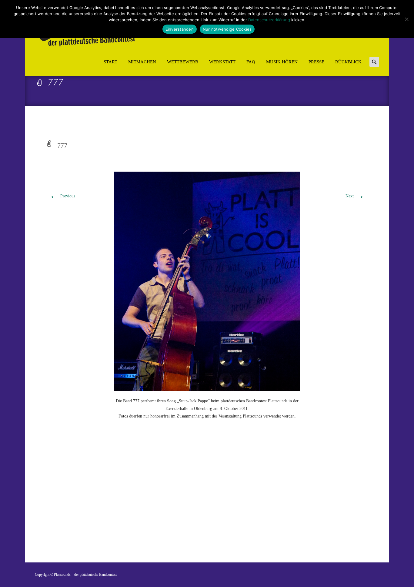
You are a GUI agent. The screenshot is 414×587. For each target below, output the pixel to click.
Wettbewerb (182, 61)
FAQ (250, 61)
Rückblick (348, 61)
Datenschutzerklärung (269, 19)
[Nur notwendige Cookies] (406, 19)
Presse (316, 61)
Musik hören (282, 61)
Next (355, 196)
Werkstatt (222, 61)
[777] (207, 281)
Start (110, 61)
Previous (62, 196)
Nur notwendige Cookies (227, 29)
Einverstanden (179, 29)
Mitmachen (142, 61)
